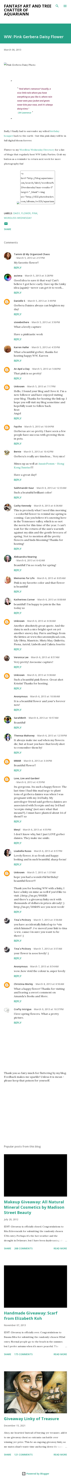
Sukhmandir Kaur (24, 487)
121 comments (23, 1454)
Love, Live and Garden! (26, 778)
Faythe (18, 426)
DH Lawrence (24, 112)
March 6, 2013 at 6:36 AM (48, 505)
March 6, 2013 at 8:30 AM (41, 620)
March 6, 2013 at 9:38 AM (41, 675)
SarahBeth (20, 717)
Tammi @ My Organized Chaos (32, 254)
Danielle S (19, 300)
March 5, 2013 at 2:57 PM (31, 257)
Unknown (19, 386)
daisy (16, 213)
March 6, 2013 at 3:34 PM (38, 760)
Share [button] (7, 229)
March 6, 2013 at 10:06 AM (45, 696)
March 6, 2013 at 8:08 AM (51, 599)
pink (34, 213)
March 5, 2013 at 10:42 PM (38, 451)
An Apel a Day (22, 368)
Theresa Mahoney (24, 735)
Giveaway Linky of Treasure (31, 1418)
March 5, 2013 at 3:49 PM (42, 300)
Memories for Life (24, 578)
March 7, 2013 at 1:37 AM (41, 872)
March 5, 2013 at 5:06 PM (46, 368)
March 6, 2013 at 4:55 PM (37, 829)
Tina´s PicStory (22, 919)
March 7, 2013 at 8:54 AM (44, 966)
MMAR (17, 760)
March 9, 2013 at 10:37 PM (49, 1009)
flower (26, 213)
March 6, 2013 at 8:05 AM (51, 578)
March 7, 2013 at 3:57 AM (48, 948)
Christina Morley (23, 984)
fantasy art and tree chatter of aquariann (27, 10)
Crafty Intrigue (22, 1009)
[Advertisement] (35, 1111)
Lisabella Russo (22, 851)
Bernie (17, 451)
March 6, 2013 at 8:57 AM (45, 657)
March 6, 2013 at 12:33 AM (51, 487)
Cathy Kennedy (22, 505)
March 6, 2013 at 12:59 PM (52, 735)
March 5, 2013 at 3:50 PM (46, 322)
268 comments (23, 1248)
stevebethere (21, 322)
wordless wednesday (18, 217)
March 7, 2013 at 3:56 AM (48, 919)
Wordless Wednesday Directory (36, 149)
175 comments (23, 1354)
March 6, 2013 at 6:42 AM (31, 560)
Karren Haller (21, 347)
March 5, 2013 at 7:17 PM (41, 386)
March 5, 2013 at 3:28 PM (39, 275)
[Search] (57, 6)
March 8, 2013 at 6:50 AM (50, 984)
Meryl (17, 829)
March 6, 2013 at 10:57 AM (43, 717)
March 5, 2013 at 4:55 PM (46, 347)
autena (18, 275)
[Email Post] (6, 224)
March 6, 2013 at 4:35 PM (31, 782)
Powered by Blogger (37, 1473)
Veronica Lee (21, 657)
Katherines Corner (24, 599)
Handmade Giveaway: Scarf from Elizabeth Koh (30, 1315)
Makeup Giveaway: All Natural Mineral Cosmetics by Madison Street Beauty (34, 1207)
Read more (60, 1248)
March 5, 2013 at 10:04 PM (39, 426)
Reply (17, 268)
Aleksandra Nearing (25, 556)
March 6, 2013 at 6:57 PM (48, 851)
